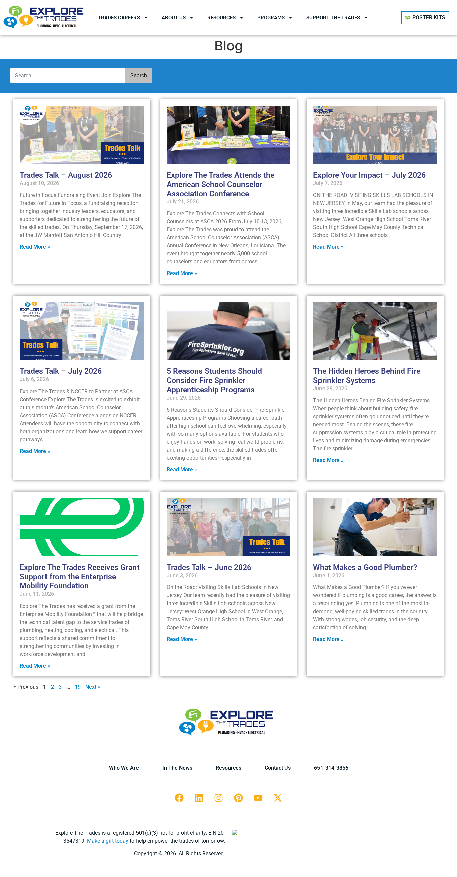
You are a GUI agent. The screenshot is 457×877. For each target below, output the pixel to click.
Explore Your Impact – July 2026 (369, 175)
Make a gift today (107, 841)
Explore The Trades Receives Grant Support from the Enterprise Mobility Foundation (80, 576)
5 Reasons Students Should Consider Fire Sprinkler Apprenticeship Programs (214, 380)
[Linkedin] (199, 798)
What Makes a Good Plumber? (365, 567)
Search (138, 75)
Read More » (35, 247)
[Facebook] (179, 798)
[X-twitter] (278, 798)
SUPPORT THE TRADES (333, 18)
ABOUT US (174, 18)
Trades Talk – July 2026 (61, 371)
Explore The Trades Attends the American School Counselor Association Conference (220, 184)
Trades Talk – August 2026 (66, 175)
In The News (177, 768)
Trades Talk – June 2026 (209, 567)
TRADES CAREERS (119, 18)
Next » (92, 687)
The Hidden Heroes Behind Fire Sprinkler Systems (366, 376)
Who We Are (124, 768)
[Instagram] (219, 798)
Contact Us (278, 768)
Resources (228, 768)
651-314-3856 (331, 768)
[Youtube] (258, 798)
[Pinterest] (239, 798)
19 (78, 687)
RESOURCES (221, 18)
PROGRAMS (271, 18)
